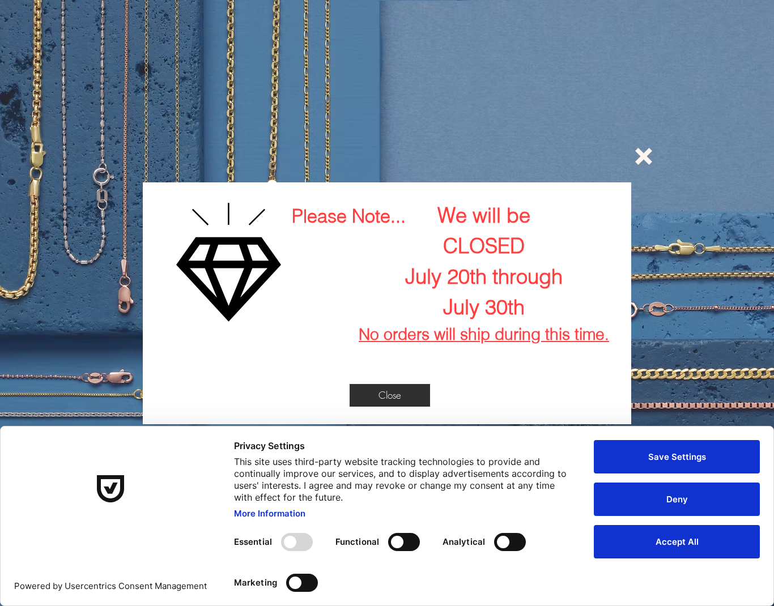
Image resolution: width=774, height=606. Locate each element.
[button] (643, 156)
